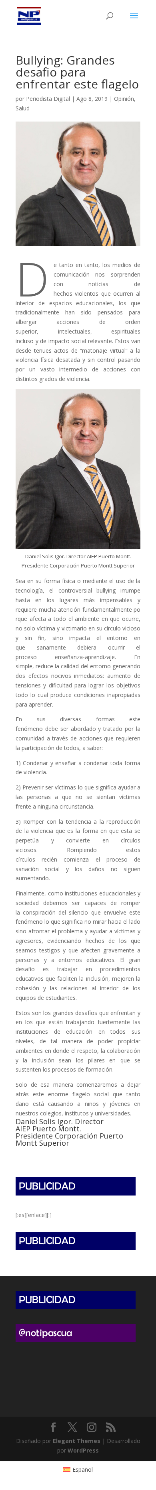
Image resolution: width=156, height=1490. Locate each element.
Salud (23, 108)
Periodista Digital (48, 98)
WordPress (83, 1450)
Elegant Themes (76, 1441)
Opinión (124, 98)
